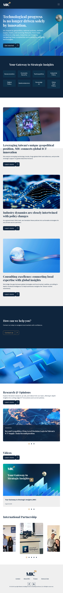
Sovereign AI (38, 83)
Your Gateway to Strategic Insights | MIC (20, 500)
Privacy (35, 578)
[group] (31, 538)
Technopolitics (39, 74)
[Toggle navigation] (58, 4)
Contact (18, 578)
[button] (31, 443)
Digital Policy (9, 83)
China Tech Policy (54, 84)
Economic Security (24, 74)
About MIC (27, 578)
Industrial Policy (53, 74)
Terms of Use (45, 578)
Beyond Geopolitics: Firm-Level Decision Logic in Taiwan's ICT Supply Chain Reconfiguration (30, 432)
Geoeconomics (9, 74)
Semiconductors (24, 83)
